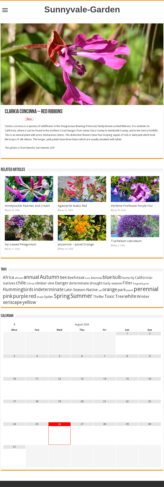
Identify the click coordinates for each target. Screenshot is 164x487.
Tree (119, 296)
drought (96, 283)
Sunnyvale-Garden (82, 9)
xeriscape (12, 302)
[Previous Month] (14, 324)
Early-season (112, 283)
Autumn (49, 277)
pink (7, 296)
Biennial (96, 278)
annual (31, 277)
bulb (117, 277)
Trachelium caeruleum (126, 241)
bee (63, 277)
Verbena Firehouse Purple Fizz (132, 206)
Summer (81, 295)
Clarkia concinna (14, 126)
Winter (143, 296)
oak (100, 290)
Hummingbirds (18, 289)
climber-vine (44, 283)
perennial (146, 289)
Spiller (48, 297)
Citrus (30, 283)
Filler (127, 282)
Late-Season (75, 289)
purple (20, 296)
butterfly (128, 278)
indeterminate (49, 289)
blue (107, 277)
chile (21, 283)
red (32, 296)
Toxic (109, 296)
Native (92, 289)
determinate (79, 283)
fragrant (138, 283)
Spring (62, 296)
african (19, 277)
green (146, 283)
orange (109, 289)
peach (129, 290)
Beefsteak (76, 277)
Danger (61, 283)
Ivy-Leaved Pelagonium (20, 244)
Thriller (98, 297)
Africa (8, 277)
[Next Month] (150, 324)
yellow (29, 302)
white (130, 296)
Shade (40, 296)
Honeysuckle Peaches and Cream (27, 206)
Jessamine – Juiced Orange (76, 244)
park (122, 289)
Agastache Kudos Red (72, 206)
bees (87, 278)
